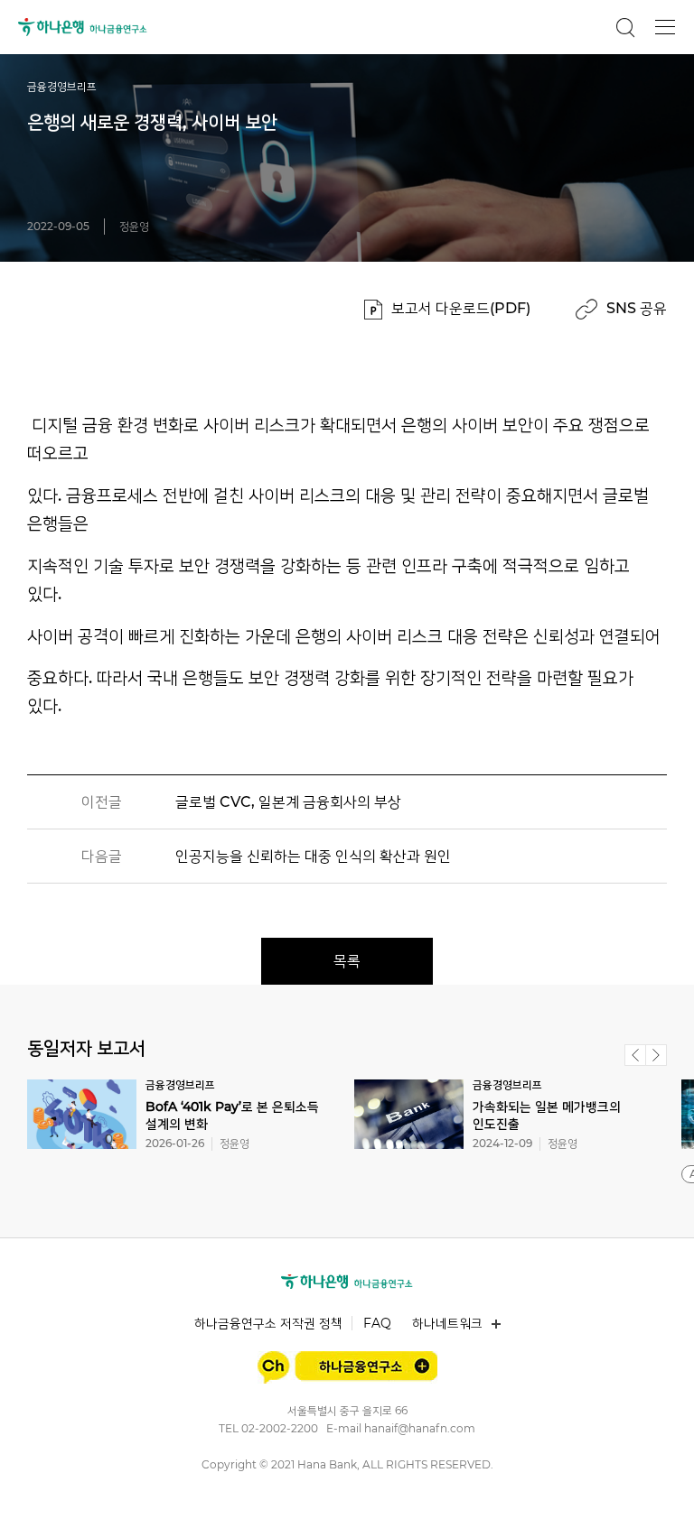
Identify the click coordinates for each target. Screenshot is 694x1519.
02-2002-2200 (279, 1428)
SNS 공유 (636, 308)
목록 (347, 960)
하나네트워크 (447, 1323)
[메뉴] (665, 27)
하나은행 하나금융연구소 (82, 27)
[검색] (625, 27)
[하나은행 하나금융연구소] (347, 1281)
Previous (635, 1055)
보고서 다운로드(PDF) (460, 308)
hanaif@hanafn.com (419, 1428)
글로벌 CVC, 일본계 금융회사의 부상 (288, 801)
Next (656, 1055)
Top (660, 1484)
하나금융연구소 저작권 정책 (268, 1323)
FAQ (377, 1323)
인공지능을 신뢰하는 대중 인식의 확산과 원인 (313, 856)
